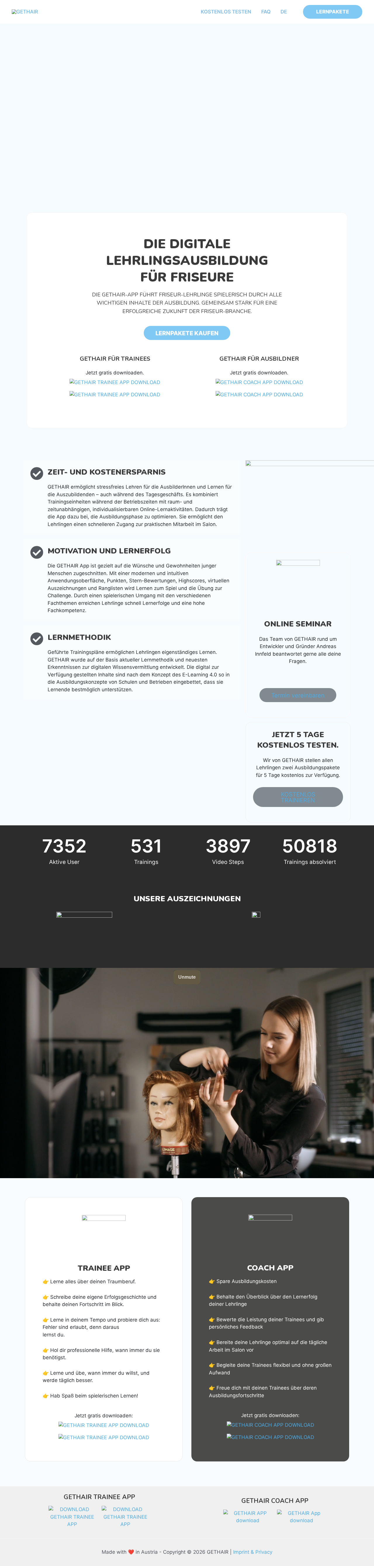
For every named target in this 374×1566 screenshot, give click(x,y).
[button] (187, 333)
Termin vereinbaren (298, 695)
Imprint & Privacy (252, 1552)
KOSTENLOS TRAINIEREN (298, 797)
